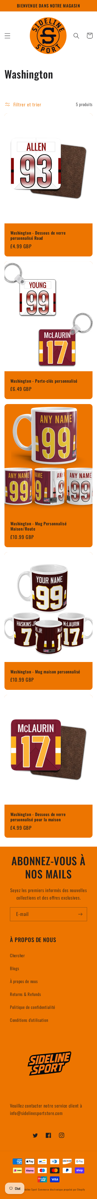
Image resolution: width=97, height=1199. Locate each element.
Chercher (17, 955)
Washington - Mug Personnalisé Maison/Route (38, 526)
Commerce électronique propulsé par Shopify (61, 1189)
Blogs (14, 968)
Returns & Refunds (25, 994)
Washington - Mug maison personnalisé (45, 671)
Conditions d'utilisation (29, 1020)
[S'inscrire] (80, 914)
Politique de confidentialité (32, 1007)
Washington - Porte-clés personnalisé (43, 380)
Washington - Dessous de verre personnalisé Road (37, 235)
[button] (7, 35)
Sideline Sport (29, 1189)
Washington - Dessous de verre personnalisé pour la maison (37, 817)
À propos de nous (24, 981)
